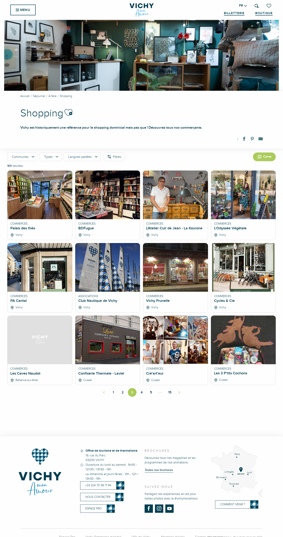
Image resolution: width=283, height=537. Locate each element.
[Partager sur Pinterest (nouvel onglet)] (252, 140)
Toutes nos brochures (159, 470)
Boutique (264, 13)
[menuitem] (141, 10)
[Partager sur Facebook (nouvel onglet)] (244, 140)
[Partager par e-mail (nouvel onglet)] (261, 140)
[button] (256, 6)
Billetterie (234, 13)
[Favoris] (269, 5)
